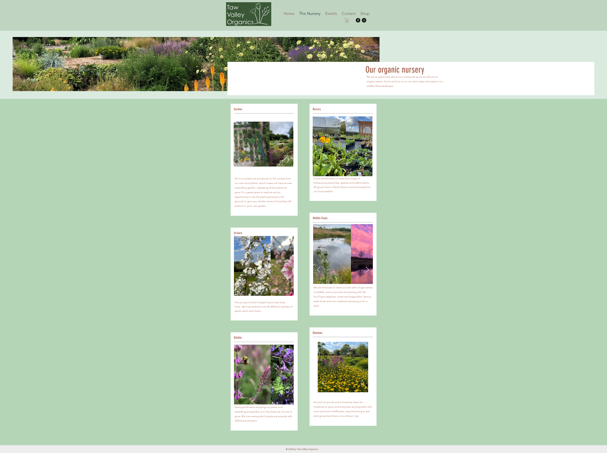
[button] (421, 162)
